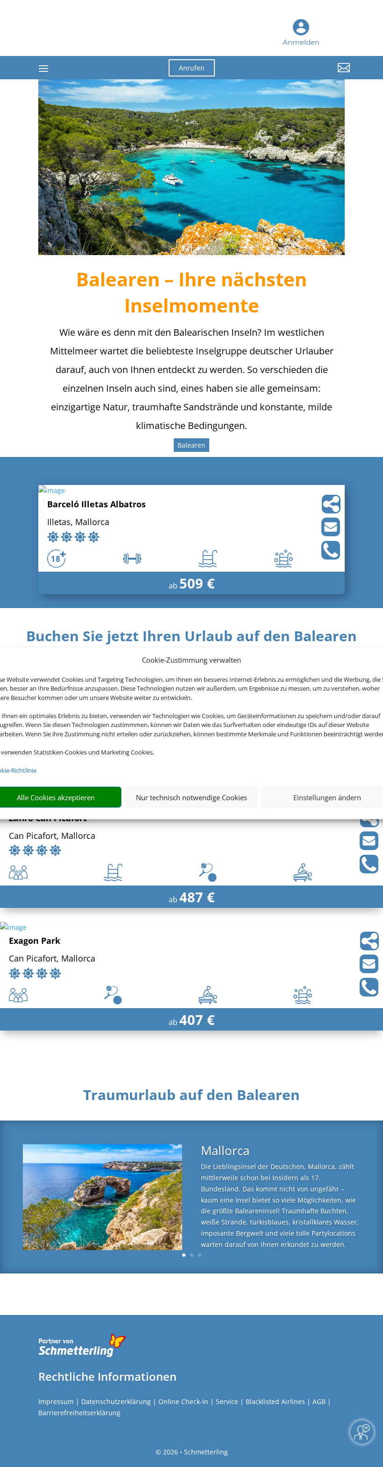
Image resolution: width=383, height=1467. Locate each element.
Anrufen (192, 67)
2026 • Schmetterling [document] (194, 1451)
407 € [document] (197, 1019)
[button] (302, 75)
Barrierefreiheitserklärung (79, 1412)
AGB (319, 1401)
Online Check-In (183, 1401)
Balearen (191, 445)
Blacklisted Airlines (275, 1401)
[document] (191, 638)
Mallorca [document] (225, 1151)
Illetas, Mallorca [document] (78, 522)
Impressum (56, 1401)
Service (227, 1401)
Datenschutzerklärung (116, 1401)
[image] (51, 490)
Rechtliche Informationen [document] (107, 1376)
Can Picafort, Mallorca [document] (52, 836)
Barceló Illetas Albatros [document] (96, 505)
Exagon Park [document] (34, 941)
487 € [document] (197, 897)
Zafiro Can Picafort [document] (48, 818)
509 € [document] (197, 583)
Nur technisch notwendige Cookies (191, 797)
